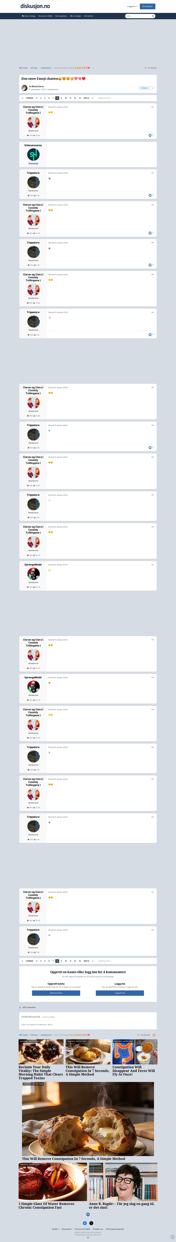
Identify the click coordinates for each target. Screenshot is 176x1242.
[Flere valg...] (152, 107)
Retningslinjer (61, 16)
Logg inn (131, 6)
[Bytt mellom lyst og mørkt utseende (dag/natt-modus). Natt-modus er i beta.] (88, 1237)
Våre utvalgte (75, 16)
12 (75, 98)
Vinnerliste (88, 16)
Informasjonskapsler (115, 1229)
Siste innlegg (29, 16)
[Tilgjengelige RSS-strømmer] (154, 1035)
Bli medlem (147, 6)
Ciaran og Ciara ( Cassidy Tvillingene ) (33, 109)
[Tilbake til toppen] (88, 1214)
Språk (55, 1229)
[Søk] (153, 16)
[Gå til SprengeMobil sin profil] (33, 574)
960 (31, 135)
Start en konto (56, 993)
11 (70, 98)
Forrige (29, 98)
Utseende (66, 1229)
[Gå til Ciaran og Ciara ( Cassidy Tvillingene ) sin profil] (33, 122)
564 (31, 195)
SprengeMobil (33, 564)
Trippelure (33, 172)
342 (31, 587)
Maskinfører (38, 86)
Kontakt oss (98, 1229)
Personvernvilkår (82, 1229)
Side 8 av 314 (104, 98)
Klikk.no (98, 1232)
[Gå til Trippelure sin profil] (33, 182)
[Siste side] (93, 98)
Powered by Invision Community (88, 1235)
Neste (86, 98)
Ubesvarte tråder (45, 16)
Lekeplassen (53, 89)
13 (80, 98)
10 (66, 98)
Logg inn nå (120, 993)
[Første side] (22, 98)
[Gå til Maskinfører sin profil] (24, 88)
